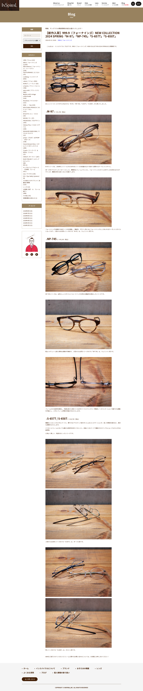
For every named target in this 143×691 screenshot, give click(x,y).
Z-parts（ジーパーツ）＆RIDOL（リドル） (30, 151)
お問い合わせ (31, 679)
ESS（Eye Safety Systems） (31, 176)
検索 (32, 46)
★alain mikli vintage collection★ (29, 95)
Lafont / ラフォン (28, 81)
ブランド (66, 668)
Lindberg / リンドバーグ (30, 77)
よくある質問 (29, 672)
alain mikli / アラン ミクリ (31, 90)
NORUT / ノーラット (29, 84)
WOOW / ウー (27, 118)
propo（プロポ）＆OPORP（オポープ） (31, 139)
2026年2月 (26, 225)
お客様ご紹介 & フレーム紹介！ (31, 190)
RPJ (24, 165)
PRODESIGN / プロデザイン (31, 121)
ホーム (26, 668)
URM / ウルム (27, 60)
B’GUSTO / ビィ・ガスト (30, 114)
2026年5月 (26, 218)
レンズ (25, 187)
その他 (25, 196)
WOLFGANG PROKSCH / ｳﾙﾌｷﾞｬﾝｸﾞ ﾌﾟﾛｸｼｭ (31, 108)
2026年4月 (26, 220)
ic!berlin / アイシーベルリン (31, 86)
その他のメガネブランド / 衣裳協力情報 (31, 182)
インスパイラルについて (45, 668)
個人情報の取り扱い (62, 672)
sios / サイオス (27, 174)
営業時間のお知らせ (29, 198)
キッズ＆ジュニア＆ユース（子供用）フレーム (31, 168)
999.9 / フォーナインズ (30, 62)
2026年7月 (26, 213)
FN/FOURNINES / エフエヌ (31, 72)
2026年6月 (26, 216)
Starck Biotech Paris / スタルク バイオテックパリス (31, 145)
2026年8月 (26, 211)
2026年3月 (26, 223)
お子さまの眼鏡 (83, 668)
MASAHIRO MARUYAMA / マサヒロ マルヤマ (31, 132)
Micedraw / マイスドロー (30, 101)
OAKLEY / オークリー (29, 157)
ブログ (44, 672)
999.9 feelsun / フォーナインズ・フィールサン (31, 67)
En (139, 4)
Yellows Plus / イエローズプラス (31, 126)
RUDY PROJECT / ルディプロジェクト (31, 160)
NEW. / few (27, 105)
